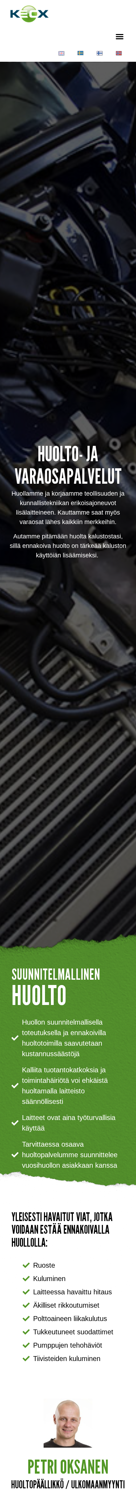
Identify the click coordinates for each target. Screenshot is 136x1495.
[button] (119, 36)
